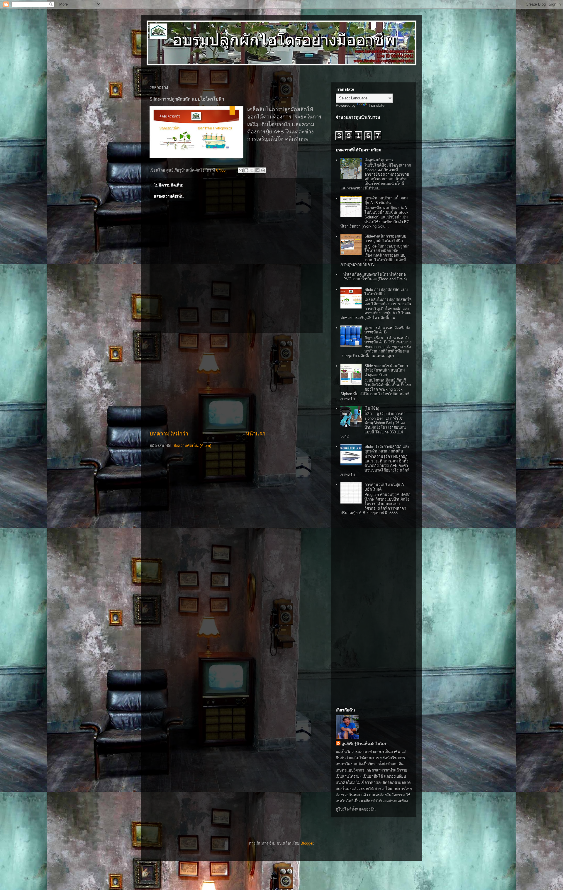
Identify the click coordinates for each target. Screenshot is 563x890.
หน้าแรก (255, 434)
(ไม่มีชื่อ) (371, 408)
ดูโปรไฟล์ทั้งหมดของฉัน (356, 809)
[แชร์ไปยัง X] (252, 170)
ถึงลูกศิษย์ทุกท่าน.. (379, 160)
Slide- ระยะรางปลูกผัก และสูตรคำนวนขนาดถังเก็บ (386, 448)
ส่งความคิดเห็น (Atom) (192, 445)
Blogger (307, 843)
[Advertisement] (236, 381)
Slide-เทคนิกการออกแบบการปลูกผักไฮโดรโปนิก (385, 238)
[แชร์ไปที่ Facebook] (257, 170)
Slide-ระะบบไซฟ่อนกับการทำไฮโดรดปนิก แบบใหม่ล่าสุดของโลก (386, 370)
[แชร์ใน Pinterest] (263, 170)
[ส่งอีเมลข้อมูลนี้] (241, 170)
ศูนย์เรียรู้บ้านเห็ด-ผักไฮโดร (364, 744)
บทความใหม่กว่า (169, 434)
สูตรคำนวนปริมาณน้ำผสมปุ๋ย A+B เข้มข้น (386, 200)
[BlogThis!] (246, 170)
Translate (376, 105)
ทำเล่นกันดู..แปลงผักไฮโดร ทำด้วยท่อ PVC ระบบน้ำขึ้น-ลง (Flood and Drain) (375, 276)
